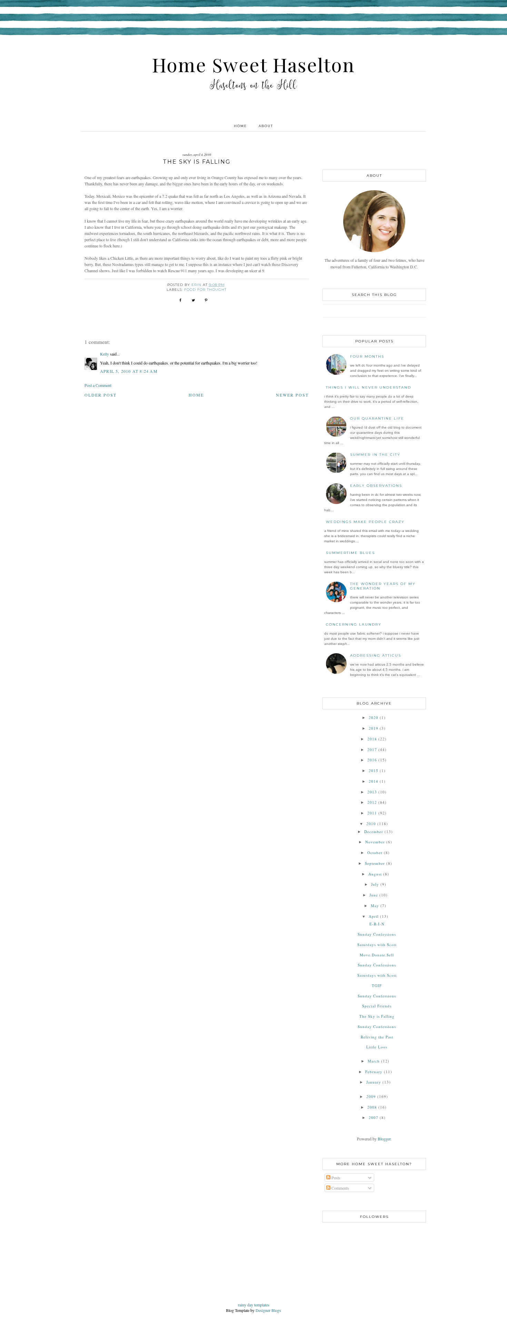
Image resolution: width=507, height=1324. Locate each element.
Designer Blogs (268, 1310)
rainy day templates (253, 1304)
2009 (371, 1096)
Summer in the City (375, 454)
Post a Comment (97, 385)
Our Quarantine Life (377, 418)
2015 (373, 770)
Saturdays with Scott (377, 944)
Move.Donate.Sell (377, 954)
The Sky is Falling (377, 1016)
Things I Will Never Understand (368, 387)
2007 (373, 1117)
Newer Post (292, 395)
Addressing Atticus (375, 655)
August (375, 873)
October (374, 852)
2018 (372, 738)
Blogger (384, 1138)
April (374, 916)
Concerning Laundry (353, 624)
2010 (371, 823)
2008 (372, 1107)
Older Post (100, 395)
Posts (335, 1177)
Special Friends (376, 1005)
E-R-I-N (377, 923)
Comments (339, 1188)
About (266, 126)
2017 (372, 749)
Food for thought (205, 289)
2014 (373, 781)
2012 (372, 802)
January (373, 1082)
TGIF (377, 985)
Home (240, 126)
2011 (372, 812)
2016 (372, 759)
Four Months (367, 356)
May (375, 905)
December (373, 831)
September (375, 863)
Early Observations (376, 485)
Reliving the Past (377, 1036)
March (374, 1061)
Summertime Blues (350, 553)
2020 (373, 717)
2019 (373, 728)
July (375, 884)
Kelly (104, 354)
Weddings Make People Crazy (365, 522)
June (373, 894)
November (375, 841)
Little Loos (376, 1046)
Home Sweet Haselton (253, 64)
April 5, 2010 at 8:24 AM (129, 371)
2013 (372, 791)
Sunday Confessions (377, 934)
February (373, 1071)
